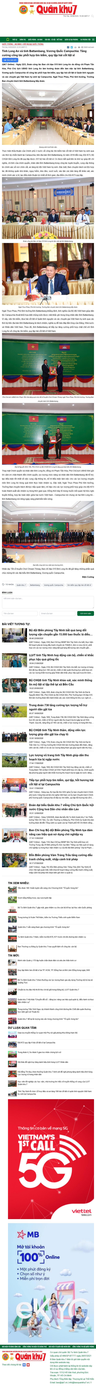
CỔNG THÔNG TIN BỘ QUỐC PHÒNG (83, 1346)
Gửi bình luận (85, 613)
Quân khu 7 (21, 585)
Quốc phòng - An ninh (35, 39)
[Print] (75, 47)
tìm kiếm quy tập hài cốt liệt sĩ (79, 585)
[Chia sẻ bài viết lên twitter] (72, 47)
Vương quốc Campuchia (53, 585)
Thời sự (14, 39)
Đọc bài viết (11, 60)
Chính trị (23, 39)
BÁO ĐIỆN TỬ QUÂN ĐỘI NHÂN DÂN (59, 1346)
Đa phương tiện (85, 39)
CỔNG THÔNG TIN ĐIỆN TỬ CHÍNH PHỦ (35, 1346)
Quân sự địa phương (71, 39)
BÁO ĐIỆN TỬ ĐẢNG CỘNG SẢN (11, 1346)
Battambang (35, 585)
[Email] (79, 47)
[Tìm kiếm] (92, 16)
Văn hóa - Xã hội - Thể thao (53, 39)
